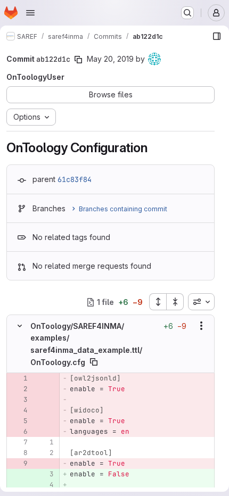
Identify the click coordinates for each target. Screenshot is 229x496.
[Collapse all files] (175, 301)
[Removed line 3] (19, 399)
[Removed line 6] (19, 431)
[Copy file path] (93, 362)
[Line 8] (19, 453)
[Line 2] (45, 453)
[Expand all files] (157, 301)
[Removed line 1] (19, 378)
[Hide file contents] (19, 325)
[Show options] (201, 325)
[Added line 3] (45, 474)
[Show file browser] (216, 36)
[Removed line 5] (19, 421)
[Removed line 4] (19, 410)
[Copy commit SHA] (78, 59)
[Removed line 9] (19, 463)
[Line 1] (45, 442)
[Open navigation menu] (30, 12)
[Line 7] (19, 442)
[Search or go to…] (187, 12)
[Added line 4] (45, 485)
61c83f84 (75, 179)
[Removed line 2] (19, 389)
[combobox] (201, 301)
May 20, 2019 (110, 58)
